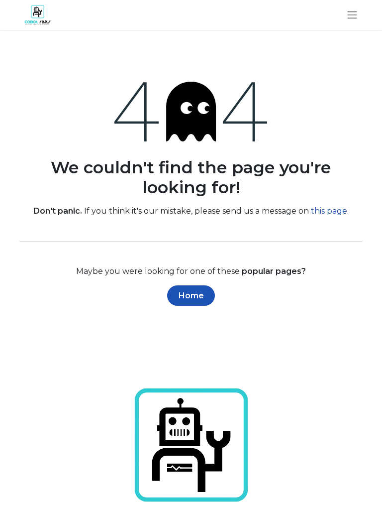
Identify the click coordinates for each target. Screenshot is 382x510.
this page (329, 211)
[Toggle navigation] (352, 15)
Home (191, 295)
